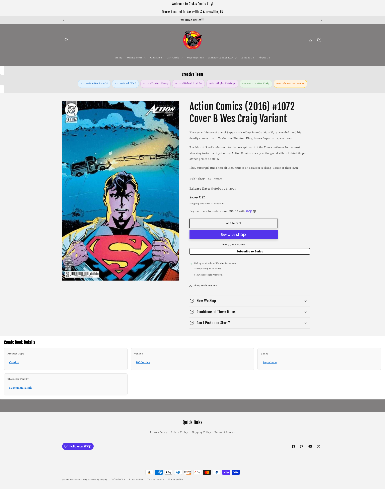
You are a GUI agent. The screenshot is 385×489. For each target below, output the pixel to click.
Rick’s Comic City (78, 480)
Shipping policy (175, 479)
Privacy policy (136, 479)
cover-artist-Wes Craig (256, 83)
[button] (66, 40)
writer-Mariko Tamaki (94, 83)
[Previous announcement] (63, 20)
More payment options (233, 244)
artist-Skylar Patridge (222, 83)
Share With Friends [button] (205, 285)
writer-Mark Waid (125, 83)
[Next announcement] (321, 20)
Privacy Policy (158, 432)
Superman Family (20, 387)
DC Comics (143, 362)
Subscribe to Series (249, 251)
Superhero (270, 362)
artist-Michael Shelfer (188, 83)
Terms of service (155, 479)
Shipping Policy (201, 432)
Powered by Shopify (97, 480)
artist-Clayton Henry (155, 83)
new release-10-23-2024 (290, 83)
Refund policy (118, 479)
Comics (14, 362)
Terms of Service (225, 432)
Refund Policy (179, 432)
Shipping (194, 203)
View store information (208, 275)
